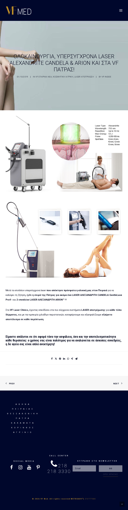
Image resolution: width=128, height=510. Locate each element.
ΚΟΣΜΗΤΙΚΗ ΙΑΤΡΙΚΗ (63, 77)
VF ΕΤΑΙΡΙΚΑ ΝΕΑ (44, 77)
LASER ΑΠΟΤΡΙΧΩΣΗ (84, 77)
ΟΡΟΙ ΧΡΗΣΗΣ (110, 474)
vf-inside (106, 77)
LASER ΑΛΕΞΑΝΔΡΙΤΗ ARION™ (47, 299)
